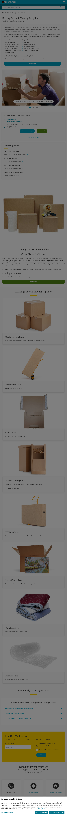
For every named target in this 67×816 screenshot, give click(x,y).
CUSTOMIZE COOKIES (7, 812)
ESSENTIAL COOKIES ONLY (57, 812)
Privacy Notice (42, 808)
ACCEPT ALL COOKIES (41, 812)
